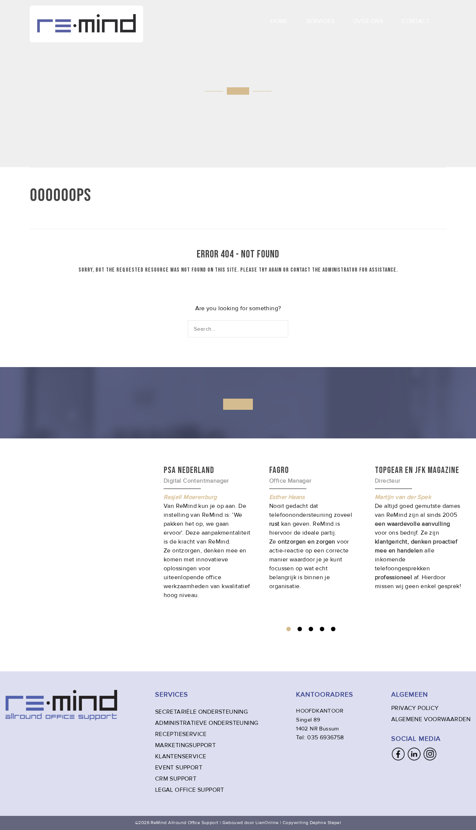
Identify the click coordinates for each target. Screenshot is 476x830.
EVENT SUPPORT (178, 767)
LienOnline (267, 823)
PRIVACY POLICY (415, 708)
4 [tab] (322, 629)
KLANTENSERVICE (180, 756)
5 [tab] (333, 629)
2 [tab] (300, 629)
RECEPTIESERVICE (181, 734)
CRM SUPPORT (175, 778)
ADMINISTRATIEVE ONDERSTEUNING (206, 723)
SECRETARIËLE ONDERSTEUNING (201, 712)
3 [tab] (311, 629)
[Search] (283, 328)
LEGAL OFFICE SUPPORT (189, 790)
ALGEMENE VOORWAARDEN (430, 719)
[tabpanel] (313, 527)
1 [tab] (288, 629)
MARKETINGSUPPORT (185, 745)
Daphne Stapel (325, 823)
